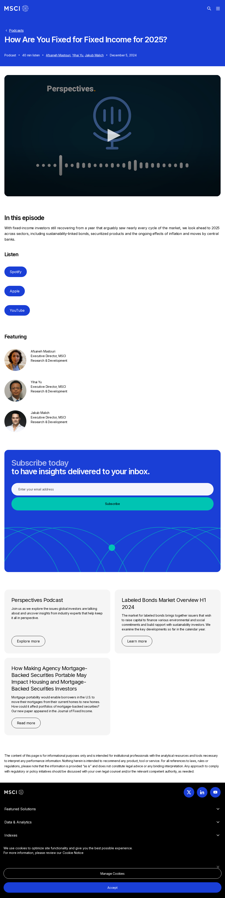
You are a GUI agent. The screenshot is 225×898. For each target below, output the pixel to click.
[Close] (218, 867)
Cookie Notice (73, 853)
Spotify (16, 272)
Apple (15, 291)
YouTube (17, 310)
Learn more (137, 641)
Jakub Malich (94, 55)
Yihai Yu (77, 55)
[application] (112, 136)
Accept (112, 887)
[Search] (209, 8)
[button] (112, 135)
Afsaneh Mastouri (58, 55)
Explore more (28, 641)
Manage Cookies (112, 873)
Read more (26, 723)
